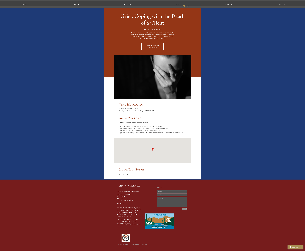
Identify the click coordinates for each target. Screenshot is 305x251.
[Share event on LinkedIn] (127, 174)
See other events (152, 47)
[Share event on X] (123, 174)
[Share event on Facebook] (120, 174)
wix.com (144, 244)
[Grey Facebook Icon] (118, 236)
